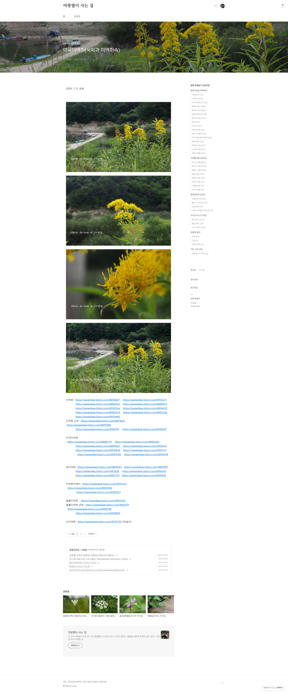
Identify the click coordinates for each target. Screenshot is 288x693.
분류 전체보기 (200, 85)
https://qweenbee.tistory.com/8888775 (89, 441)
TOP (222, 683)
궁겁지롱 (197, 206)
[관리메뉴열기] (282, 5)
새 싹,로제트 (199, 102)
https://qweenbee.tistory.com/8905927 (98, 492)
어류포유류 (198, 244)
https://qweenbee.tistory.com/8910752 (100, 521)
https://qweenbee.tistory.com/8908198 (89, 508)
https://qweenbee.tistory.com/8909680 (98, 416)
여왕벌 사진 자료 (200, 253)
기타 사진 (196, 249)
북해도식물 (198, 178)
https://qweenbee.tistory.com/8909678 (146, 454)
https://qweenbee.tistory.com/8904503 (103, 500)
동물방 (195, 232)
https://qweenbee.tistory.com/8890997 (146, 466)
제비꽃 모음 (199, 145)
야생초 (84, 549)
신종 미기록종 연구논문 (202, 210)
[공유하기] (77, 534)
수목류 (197, 98)
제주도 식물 (199, 166)
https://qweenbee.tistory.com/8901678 (97, 471)
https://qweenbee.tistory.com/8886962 (98, 404)
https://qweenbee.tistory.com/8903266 (145, 412)
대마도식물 (198, 182)
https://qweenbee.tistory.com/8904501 (144, 471)
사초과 (197, 126)
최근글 (193, 270)
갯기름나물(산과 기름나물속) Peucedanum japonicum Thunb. (98, 558)
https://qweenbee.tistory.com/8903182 (99, 454)
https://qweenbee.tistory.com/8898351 (100, 466)
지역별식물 (198, 158)
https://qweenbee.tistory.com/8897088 (89, 425)
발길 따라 (198, 223)
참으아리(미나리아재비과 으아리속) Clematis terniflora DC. (97, 570)
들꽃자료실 (74, 549)
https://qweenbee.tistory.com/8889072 (145, 404)
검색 (215, 6)
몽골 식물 (198, 174)
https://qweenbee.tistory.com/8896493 (145, 408)
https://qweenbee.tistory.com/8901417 (145, 450)
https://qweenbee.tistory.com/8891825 (103, 420)
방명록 (77, 16)
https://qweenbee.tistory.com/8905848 (98, 450)
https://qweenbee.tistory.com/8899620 (98, 446)
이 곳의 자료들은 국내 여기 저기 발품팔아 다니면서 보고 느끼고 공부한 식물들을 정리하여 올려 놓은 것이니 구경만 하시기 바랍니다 (114, 638)
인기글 (201, 270)
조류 (195, 236)
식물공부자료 (199, 199)
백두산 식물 (199, 162)
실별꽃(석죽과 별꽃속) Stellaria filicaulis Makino (91, 555)
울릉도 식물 (199, 170)
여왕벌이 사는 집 (78, 6)
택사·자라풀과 (199, 134)
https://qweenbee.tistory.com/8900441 (145, 446)
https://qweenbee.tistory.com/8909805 (98, 513)
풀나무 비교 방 (200, 203)
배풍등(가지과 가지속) (79, 566)
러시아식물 (198, 190)
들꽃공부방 (197, 194)
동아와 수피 (199, 110)
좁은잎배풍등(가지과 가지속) (82, 562)
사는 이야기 (199, 227)
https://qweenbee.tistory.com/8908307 (144, 429)
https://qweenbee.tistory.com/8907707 (98, 475)
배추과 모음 (199, 118)
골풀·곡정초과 (199, 114)
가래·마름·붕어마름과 (202, 137)
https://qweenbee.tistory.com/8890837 (97, 399)
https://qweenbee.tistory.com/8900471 (145, 399)
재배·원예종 (199, 153)
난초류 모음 (199, 149)
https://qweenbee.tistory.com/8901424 (104, 483)
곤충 (195, 240)
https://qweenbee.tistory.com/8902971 (107, 504)
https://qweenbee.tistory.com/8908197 (97, 429)
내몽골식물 (198, 186)
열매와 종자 (199, 106)
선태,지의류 (198, 130)
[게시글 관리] (81, 534)
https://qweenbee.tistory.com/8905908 (90, 487)
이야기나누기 (198, 215)
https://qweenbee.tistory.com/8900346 (98, 408)
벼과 (196, 122)
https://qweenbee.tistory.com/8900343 (98, 412)
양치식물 (197, 141)
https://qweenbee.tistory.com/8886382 (137, 441)
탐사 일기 (198, 220)
